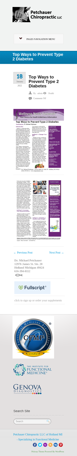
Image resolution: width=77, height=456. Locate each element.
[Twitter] (40, 444)
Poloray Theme (38, 451)
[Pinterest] (61, 444)
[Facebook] (35, 444)
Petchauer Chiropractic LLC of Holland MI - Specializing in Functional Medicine (37, 437)
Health (51, 93)
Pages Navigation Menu (41, 39)
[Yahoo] (45, 444)
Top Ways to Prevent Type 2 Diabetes (44, 81)
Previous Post (22, 252)
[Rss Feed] (50, 444)
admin (40, 93)
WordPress (59, 451)
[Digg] (55, 444)
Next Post (56, 252)
